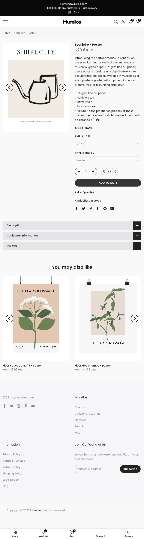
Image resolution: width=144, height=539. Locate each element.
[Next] (62, 87)
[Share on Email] (112, 208)
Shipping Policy (12, 473)
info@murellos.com (75, 4)
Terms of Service (14, 461)
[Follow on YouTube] (33, 406)
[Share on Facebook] (76, 208)
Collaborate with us (87, 414)
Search (79, 426)
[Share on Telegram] (105, 208)
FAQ (77, 432)
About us (80, 407)
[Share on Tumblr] (98, 208)
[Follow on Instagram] (18, 406)
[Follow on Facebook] (4, 406)
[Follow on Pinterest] (26, 406)
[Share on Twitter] (83, 208)
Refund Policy (11, 467)
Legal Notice (11, 480)
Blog (5, 486)
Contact (80, 420)
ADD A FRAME (84, 128)
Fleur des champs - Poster (93, 365)
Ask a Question (85, 192)
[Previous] (9, 87)
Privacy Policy (11, 454)
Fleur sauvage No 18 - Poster (22, 365)
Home (6, 33)
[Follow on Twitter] (11, 406)
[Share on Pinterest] (90, 208)
